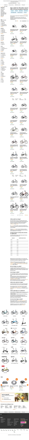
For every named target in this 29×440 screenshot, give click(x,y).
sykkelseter (11, 263)
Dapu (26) (3, 49)
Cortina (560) (3, 22)
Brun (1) (3, 75)
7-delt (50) (3, 64)
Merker (14, 425)
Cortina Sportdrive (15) (4, 48)
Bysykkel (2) (3, 29)
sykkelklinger (23, 304)
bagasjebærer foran (19, 287)
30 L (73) (3, 37)
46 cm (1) (3, 56)
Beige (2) (3, 73)
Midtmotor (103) (4, 69)
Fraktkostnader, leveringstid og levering (10, 422)
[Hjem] (1, 6)
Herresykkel (2, 11)
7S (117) (3, 81)
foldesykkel (19, 300)
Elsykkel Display (6, 407)
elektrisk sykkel (23, 300)
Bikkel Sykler (2, 15)
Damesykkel (2, 10)
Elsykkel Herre (24, 407)
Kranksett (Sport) (2, 406)
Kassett (1, 407)
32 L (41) (3, 38)
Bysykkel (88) (3, 31)
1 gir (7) (3, 61)
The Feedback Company (23, 420)
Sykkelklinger (20, 263)
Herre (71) (3, 43)
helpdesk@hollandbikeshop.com (7, 399)
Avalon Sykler (2, 14)
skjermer (11, 264)
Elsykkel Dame (24, 406)
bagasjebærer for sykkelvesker (14, 278)
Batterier (6, 406)
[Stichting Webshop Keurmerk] (23, 422)
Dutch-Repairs (15, 424)
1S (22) (2, 80)
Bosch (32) (3, 47)
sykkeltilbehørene (12, 262)
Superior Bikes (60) (4, 24)
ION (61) (3, 50)
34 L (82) (3, 39)
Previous (1, 385)
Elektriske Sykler (3, 9)
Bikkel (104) (3, 23)
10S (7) (2, 82)
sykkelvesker (17, 263)
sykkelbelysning (24, 263)
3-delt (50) (3, 62)
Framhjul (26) (3, 70)
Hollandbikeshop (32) (4, 25)
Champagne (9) (3, 76)
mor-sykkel (12, 225)
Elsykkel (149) (3, 30)
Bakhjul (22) (3, 68)
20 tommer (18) (3, 55)
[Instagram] (2, 417)
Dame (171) (3, 44)
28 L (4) (3, 36)
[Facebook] (1, 417)
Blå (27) (3, 74)
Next (27, 385)
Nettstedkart (15, 423)
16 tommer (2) (3, 54)
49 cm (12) (3, 57)
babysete (27, 279)
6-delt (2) (3, 63)
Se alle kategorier (25, 14)
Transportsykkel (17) (4, 32)
